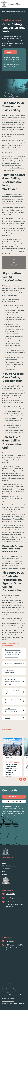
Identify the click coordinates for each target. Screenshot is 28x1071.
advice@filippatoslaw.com (13, 898)
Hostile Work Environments (13, 663)
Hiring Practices (9, 761)
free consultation (18, 432)
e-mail (11, 813)
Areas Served (6, 868)
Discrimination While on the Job (13, 701)
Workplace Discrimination (10, 866)
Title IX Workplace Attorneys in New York (11, 710)
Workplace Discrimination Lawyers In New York (16, 11)
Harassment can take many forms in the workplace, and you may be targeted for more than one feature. (13, 653)
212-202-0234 (10, 941)
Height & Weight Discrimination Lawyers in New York (13, 682)
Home (3, 11)
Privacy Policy (5, 998)
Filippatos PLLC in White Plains (12, 692)
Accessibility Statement (8, 1001)
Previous (20, 779)
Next (24, 779)
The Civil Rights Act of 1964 (10, 194)
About (4, 863)
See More (7, 718)
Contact (4, 874)
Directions (8, 906)
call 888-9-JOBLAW (15, 602)
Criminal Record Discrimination (10, 671)
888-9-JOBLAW (14, 796)
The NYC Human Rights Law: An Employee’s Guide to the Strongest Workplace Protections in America (11, 770)
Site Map (12, 998)
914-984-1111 (10, 52)
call (14, 816)
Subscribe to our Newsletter (14, 801)
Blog (3, 871)
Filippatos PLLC (9, 618)
